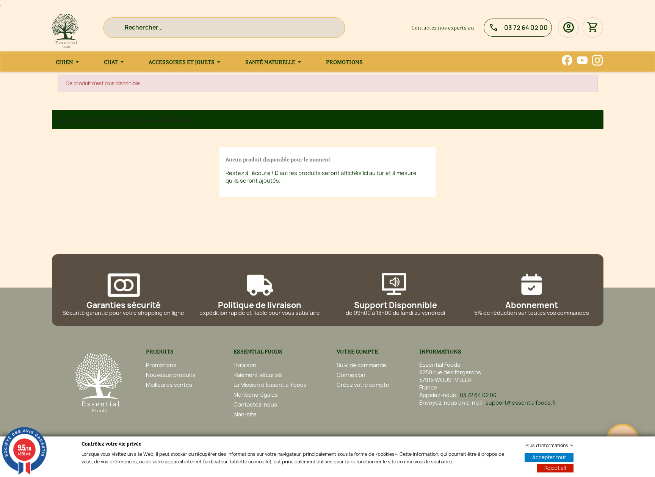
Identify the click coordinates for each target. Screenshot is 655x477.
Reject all (555, 467)
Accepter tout (549, 457)
